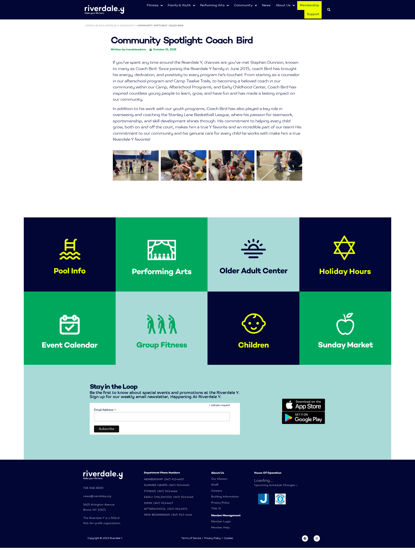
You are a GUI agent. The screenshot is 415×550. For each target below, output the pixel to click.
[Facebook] (305, 538)
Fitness (152, 5)
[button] (329, 10)
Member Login (221, 521)
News (266, 5)
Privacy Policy (220, 502)
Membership (309, 5)
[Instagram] (317, 538)
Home (89, 25)
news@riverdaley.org (97, 496)
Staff (214, 484)
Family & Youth (179, 5)
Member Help (220, 527)
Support (313, 14)
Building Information (225, 496)
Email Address (105, 409)
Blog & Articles (106, 25)
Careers (216, 490)
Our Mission (219, 479)
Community (243, 5)
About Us (283, 5)
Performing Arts (212, 5)
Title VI (216, 508)
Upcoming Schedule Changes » (275, 485)
